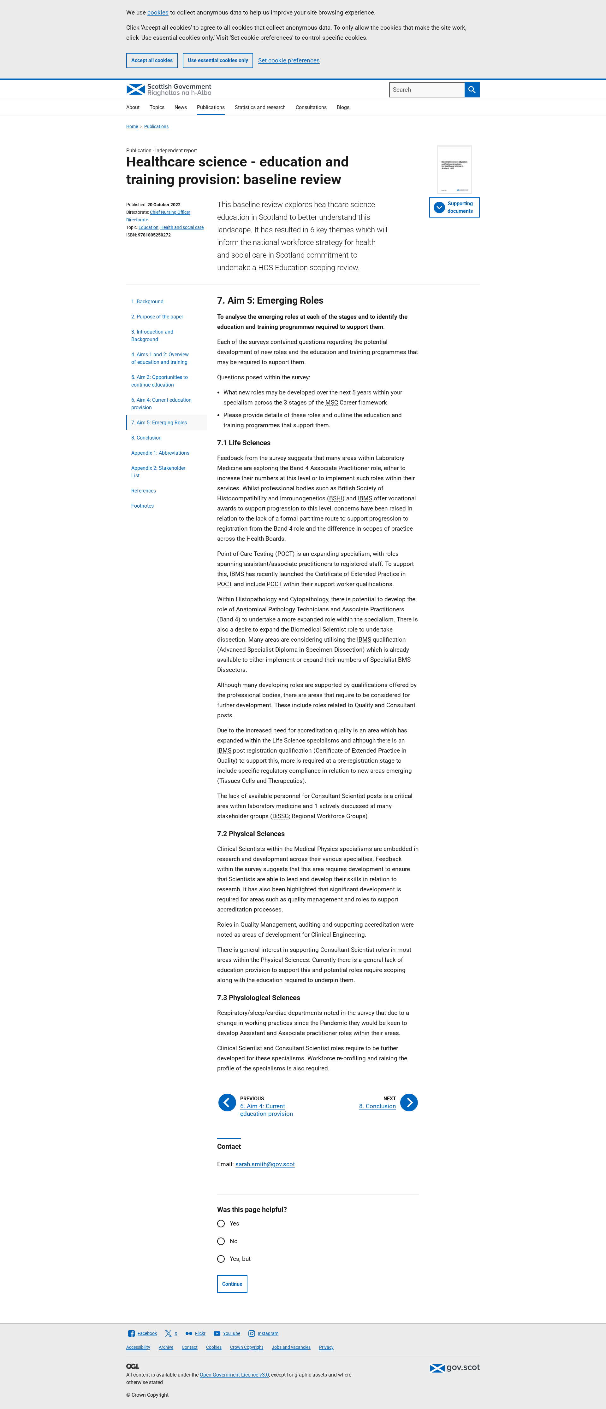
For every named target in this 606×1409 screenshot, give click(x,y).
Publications (211, 107)
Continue (232, 1284)
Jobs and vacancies (291, 1347)
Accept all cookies (152, 60)
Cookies (214, 1347)
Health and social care (182, 227)
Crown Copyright (246, 1347)
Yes (234, 1223)
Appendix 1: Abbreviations (160, 453)
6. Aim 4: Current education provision (161, 403)
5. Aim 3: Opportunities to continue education (159, 381)
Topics (157, 107)
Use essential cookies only (218, 60)
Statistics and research (260, 107)
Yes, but (240, 1258)
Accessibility (138, 1347)
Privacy (326, 1347)
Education (148, 227)
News (181, 107)
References (143, 491)
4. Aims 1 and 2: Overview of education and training (160, 358)
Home (132, 126)
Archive (166, 1347)
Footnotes (142, 506)
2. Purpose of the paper (157, 317)
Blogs (343, 107)
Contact (190, 1347)
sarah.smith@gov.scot (265, 1164)
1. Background (147, 302)
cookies (158, 12)
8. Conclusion (146, 438)
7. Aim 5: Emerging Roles (159, 423)
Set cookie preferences (289, 60)
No (234, 1241)
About (133, 107)
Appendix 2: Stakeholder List (158, 472)
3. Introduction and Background (152, 335)
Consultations (311, 107)
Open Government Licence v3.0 (234, 1375)
